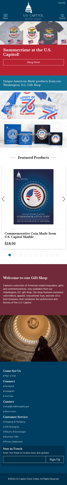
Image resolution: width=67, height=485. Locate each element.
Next (63, 199)
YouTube (9, 396)
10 (57, 255)
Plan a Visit (10, 375)
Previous (4, 199)
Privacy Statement (14, 441)
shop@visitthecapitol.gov (17, 406)
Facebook (9, 386)
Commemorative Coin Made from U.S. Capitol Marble (30, 235)
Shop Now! (33, 62)
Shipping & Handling (15, 421)
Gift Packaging (12, 426)
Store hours (10, 411)
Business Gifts (12, 436)
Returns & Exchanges (15, 431)
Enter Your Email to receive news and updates (26, 452)
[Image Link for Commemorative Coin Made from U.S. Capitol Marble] (33, 197)
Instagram (9, 391)
